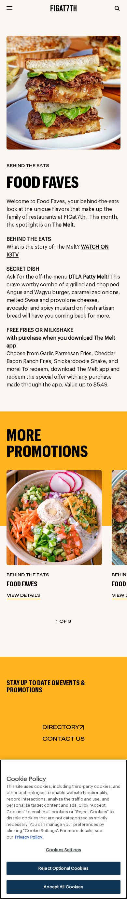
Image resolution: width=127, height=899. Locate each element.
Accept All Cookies (63, 887)
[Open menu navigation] (9, 8)
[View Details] (54, 517)
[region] (63, 829)
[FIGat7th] (63, 7)
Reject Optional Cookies (63, 868)
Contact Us (63, 739)
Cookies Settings (63, 850)
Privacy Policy (28, 837)
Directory (60, 727)
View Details (23, 595)
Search (117, 8)
